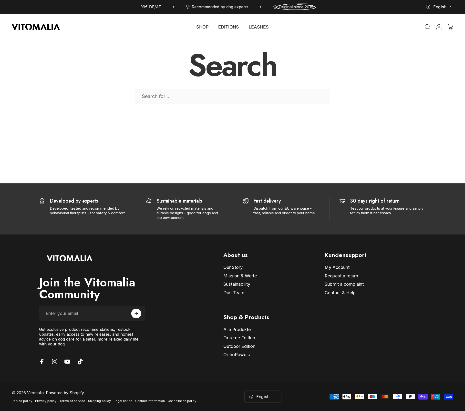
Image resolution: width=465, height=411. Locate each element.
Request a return (341, 275)
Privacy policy (45, 401)
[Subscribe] (136, 313)
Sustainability (236, 284)
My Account (337, 267)
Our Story (233, 267)
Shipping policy (99, 401)
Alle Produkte (237, 329)
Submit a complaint (344, 284)
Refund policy (22, 401)
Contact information (150, 401)
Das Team (233, 292)
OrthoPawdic (236, 354)
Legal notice (123, 401)
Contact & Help (340, 292)
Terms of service (72, 401)
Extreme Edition (239, 337)
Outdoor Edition (239, 346)
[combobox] (439, 7)
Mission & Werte (240, 275)
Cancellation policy (182, 401)
